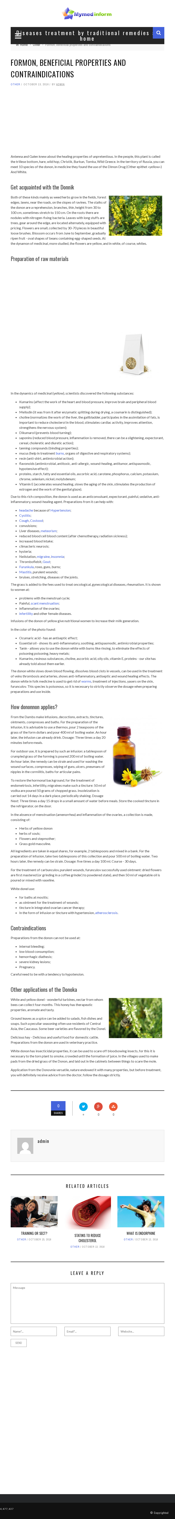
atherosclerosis (106, 913)
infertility (26, 613)
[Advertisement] (87, 120)
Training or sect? (34, 1233)
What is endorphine (141, 1233)
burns (60, 453)
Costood (36, 520)
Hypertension (60, 510)
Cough (24, 520)
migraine (43, 556)
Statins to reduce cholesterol (87, 1238)
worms (86, 681)
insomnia (57, 556)
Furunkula (26, 567)
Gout (46, 562)
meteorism (49, 531)
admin (60, 84)
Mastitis (25, 572)
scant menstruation (45, 603)
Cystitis (25, 515)
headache (26, 510)
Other (15, 84)
